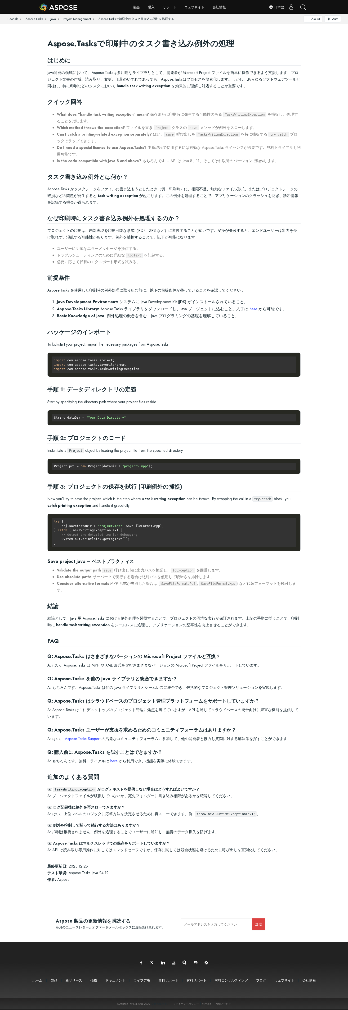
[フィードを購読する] (207, 963)
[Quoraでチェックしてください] (185, 963)
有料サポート (196, 980)
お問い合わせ (223, 1003)
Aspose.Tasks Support (82, 738)
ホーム (37, 980)
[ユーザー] (291, 7)
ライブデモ (142, 980)
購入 (151, 7)
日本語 (278, 7)
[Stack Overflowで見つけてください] (174, 963)
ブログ (261, 980)
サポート (169, 7)
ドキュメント (115, 980)
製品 (136, 7)
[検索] (303, 7)
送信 (258, 924)
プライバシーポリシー (186, 1003)
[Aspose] (58, 7)
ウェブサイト (194, 7)
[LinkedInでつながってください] (163, 963)
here (253, 309)
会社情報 (219, 7)
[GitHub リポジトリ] (196, 963)
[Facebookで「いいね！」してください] (141, 963)
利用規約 (207, 1003)
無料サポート (168, 980)
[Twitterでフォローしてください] (152, 963)
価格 (93, 980)
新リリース (74, 980)
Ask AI (315, 19)
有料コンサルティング (231, 980)
